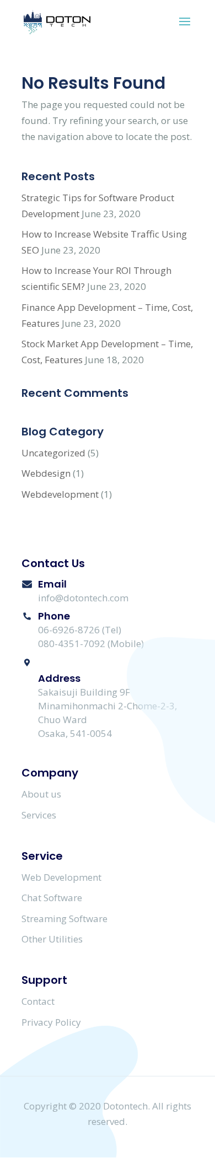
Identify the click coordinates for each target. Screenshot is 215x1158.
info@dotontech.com (83, 597)
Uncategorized (53, 452)
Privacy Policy (51, 1022)
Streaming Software (65, 918)
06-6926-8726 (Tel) (79, 629)
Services (39, 815)
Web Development (61, 877)
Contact (38, 1001)
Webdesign (46, 473)
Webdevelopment (60, 494)
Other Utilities (52, 939)
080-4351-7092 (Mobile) (91, 643)
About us (41, 794)
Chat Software (52, 897)
